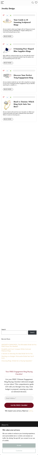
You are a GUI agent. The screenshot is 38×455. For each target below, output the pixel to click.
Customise (19, 450)
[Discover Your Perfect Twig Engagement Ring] (7, 75)
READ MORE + (8, 36)
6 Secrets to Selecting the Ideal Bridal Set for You (17, 353)
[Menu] (2, 2)
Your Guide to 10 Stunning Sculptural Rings (22, 22)
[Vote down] (7, 15)
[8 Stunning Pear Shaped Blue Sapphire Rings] (7, 48)
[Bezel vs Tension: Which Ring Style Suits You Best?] (7, 101)
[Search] (32, 2)
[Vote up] (10, 15)
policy (31, 411)
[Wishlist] (36, 2)
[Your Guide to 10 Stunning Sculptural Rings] (7, 19)
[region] (19, 441)
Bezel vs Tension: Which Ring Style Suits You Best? (24, 104)
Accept (19, 445)
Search (3, 329)
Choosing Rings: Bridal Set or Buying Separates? (16, 361)
